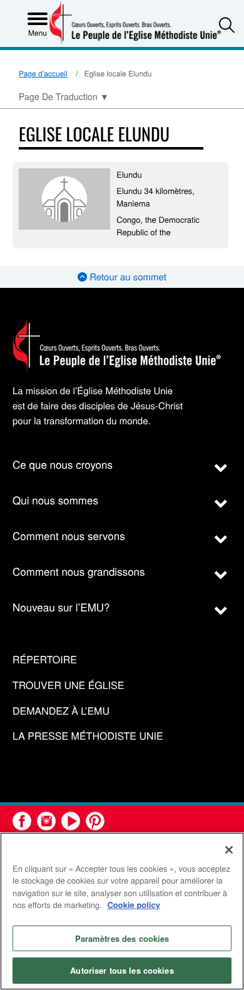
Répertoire (45, 659)
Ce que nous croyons (63, 464)
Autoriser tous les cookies (121, 970)
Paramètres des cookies (122, 938)
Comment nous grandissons (79, 571)
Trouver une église (68, 685)
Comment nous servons (69, 535)
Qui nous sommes (55, 500)
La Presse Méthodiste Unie (88, 736)
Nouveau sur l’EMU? (61, 607)
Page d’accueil (43, 73)
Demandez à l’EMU (61, 711)
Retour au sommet (126, 276)
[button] (227, 25)
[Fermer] (229, 850)
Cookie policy (133, 905)
